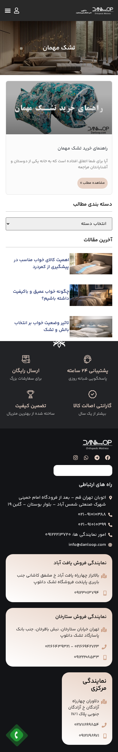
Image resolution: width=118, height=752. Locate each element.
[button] (7, 10)
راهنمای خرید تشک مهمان (83, 148)
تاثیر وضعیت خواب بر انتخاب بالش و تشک (41, 326)
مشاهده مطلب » (92, 183)
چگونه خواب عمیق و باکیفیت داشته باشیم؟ (41, 295)
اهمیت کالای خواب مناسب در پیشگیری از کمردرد (41, 264)
